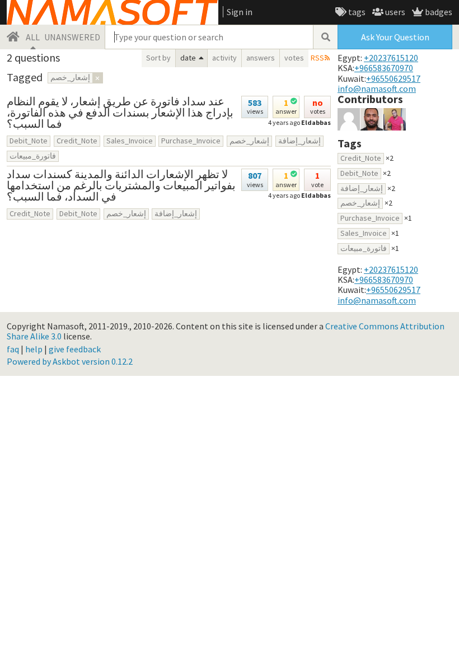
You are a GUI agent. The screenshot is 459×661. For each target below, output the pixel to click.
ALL (33, 37)
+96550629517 (393, 78)
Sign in (239, 11)
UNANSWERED (72, 37)
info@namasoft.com (377, 88)
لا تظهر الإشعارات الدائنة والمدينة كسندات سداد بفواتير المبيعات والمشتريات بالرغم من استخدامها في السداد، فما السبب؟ (121, 185)
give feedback (75, 349)
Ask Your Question (395, 37)
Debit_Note (29, 141)
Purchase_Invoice (191, 141)
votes (294, 58)
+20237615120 (391, 57)
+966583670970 (383, 67)
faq (13, 349)
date (188, 58)
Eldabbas (316, 122)
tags (356, 11)
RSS (317, 58)
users (394, 11)
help (34, 349)
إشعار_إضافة (299, 141)
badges (437, 11)
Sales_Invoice (129, 141)
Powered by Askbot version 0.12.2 (70, 361)
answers (260, 58)
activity (224, 58)
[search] (325, 37)
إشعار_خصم (249, 141)
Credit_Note (77, 141)
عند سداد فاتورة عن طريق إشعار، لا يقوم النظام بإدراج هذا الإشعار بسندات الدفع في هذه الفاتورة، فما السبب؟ (120, 112)
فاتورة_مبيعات (33, 156)
